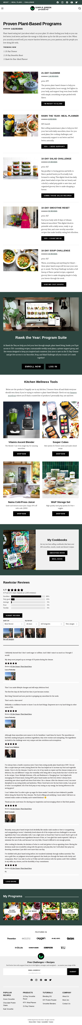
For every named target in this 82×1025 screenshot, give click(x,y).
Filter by (28, 621)
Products (28, 993)
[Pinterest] (67, 2)
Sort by (6, 621)
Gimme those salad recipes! (58, 196)
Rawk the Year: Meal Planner (16, 59)
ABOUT (6, 2)
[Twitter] (76, 2)
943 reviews (52, 211)
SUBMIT (73, 972)
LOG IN (53, 366)
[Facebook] (57, 2)
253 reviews (52, 254)
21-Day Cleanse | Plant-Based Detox (21, 666)
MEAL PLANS (17, 2)
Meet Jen (65, 1000)
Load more (11, 881)
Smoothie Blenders (49, 1004)
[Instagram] (62, 2)
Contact (51, 1022)
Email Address (34, 970)
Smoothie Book (57, 553)
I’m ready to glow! (53, 104)
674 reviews (52, 162)
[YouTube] (71, 2)
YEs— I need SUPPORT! (54, 146)
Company (66, 993)
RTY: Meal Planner (29, 1002)
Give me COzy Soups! (54, 284)
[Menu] (2, 8)
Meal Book (57, 559)
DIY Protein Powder (49, 1000)
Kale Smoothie (8, 1009)
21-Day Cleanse (11, 51)
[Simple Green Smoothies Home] (41, 8)
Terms (39, 1022)
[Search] (79, 8)
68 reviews (52, 119)
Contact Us (66, 1004)
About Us (65, 996)
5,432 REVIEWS (17, 29)
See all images (8, 639)
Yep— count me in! (53, 238)
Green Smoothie (9, 999)
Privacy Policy (32, 1022)
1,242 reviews (53, 76)
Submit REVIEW (13, 615)
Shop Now (21, 454)
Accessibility (45, 1022)
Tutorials (48, 993)
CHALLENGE (29, 2)
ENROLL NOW (33, 366)
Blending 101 (47, 996)
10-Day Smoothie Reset (14, 55)
